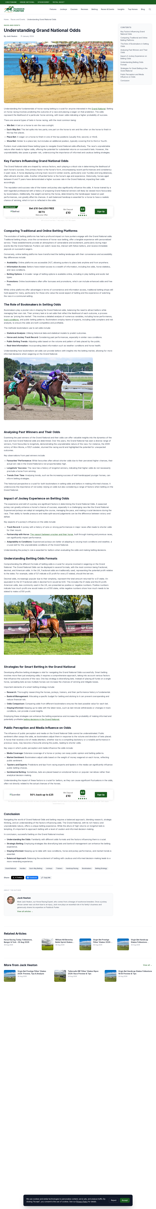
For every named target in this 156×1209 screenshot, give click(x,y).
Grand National (27, 2)
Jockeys (63, 9)
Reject (113, 1200)
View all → (147, 965)
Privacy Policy (82, 1202)
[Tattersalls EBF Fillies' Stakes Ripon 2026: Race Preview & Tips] (60, 976)
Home (6, 19)
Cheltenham (10, 2)
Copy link (47, 877)
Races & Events (107, 9)
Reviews (84, 9)
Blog (143, 9)
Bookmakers (86, 868)
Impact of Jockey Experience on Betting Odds (134, 57)
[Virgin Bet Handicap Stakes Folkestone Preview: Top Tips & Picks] (123, 944)
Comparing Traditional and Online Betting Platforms (134, 39)
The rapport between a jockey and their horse (51, 534)
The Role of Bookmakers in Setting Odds (135, 45)
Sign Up (101, 211)
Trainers (59, 868)
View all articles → (25, 911)
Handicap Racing (72, 868)
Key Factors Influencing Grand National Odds (133, 33)
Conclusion (125, 81)
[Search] (150, 9)
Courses (74, 9)
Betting (95, 9)
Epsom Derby (43, 2)
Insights (121, 9)
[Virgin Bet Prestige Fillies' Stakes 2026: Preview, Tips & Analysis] (85, 944)
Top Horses (133, 9)
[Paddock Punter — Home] (14, 9)
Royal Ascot (59, 2)
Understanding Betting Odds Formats (132, 63)
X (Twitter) (19, 877)
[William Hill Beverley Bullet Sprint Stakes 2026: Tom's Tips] (47, 944)
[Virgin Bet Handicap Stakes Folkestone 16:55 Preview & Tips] (110, 976)
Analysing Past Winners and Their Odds (134, 51)
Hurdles (23, 868)
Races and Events (18, 19)
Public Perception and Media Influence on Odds (132, 75)
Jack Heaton (24, 898)
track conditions (11, 319)
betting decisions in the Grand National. (42, 719)
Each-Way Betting (35, 868)
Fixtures (53, 9)
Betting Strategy (101, 868)
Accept (125, 1200)
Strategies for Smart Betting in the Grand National (134, 69)
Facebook (33, 877)
